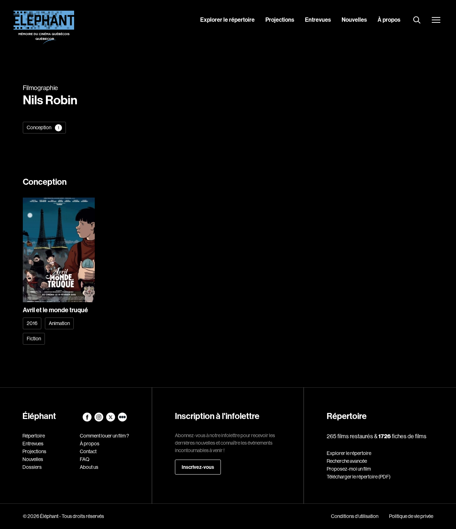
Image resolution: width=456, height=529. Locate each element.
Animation (59, 323)
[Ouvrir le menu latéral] (436, 21)
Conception (43, 127)
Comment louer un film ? (104, 436)
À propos (389, 19)
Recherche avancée (347, 461)
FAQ (84, 459)
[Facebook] (87, 420)
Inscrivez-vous (198, 467)
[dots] (122, 420)
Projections (279, 19)
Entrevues (318, 19)
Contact (88, 451)
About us (89, 467)
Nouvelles (354, 19)
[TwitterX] (111, 420)
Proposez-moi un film (349, 469)
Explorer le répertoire (227, 19)
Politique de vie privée (411, 516)
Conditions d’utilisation (354, 516)
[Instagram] (99, 420)
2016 (32, 323)
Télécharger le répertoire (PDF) (358, 476)
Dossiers (32, 467)
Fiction (34, 338)
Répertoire (33, 436)
